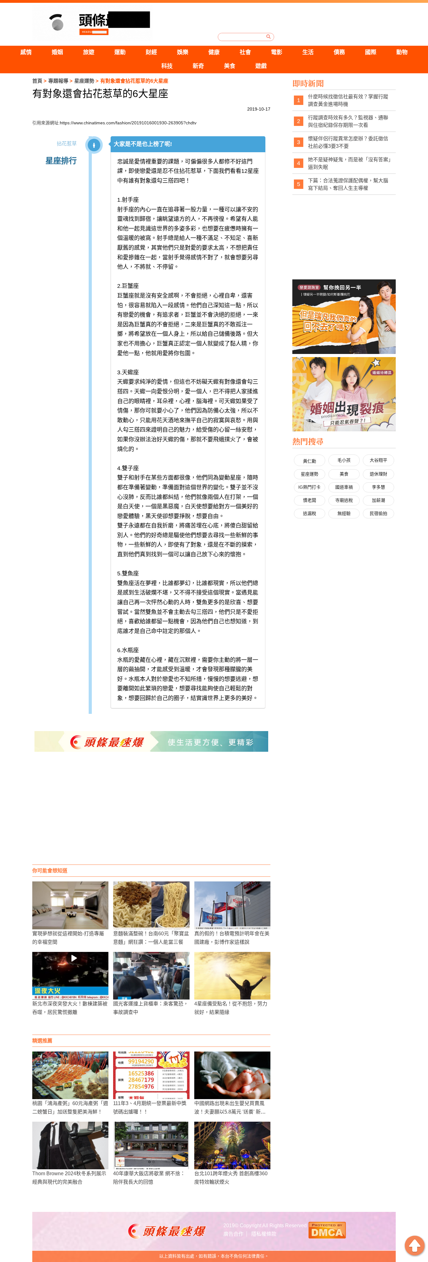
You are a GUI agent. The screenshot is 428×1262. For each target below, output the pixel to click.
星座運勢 (84, 81)
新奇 (198, 66)
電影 (276, 52)
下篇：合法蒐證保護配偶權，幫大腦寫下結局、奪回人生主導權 (348, 184)
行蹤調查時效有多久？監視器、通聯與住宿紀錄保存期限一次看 (348, 121)
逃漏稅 (309, 513)
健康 (214, 52)
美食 (229, 66)
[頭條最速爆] (92, 23)
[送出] (268, 36)
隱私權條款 (263, 1234)
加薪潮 (378, 500)
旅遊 (88, 52)
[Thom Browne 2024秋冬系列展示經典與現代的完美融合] (70, 1145)
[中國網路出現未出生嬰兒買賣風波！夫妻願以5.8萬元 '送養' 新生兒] (232, 1075)
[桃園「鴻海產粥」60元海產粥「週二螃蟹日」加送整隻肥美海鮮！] (70, 1075)
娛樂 (182, 52)
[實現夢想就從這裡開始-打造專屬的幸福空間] (70, 905)
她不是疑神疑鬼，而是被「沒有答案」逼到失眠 (349, 163)
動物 (402, 52)
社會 (245, 52)
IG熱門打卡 (309, 487)
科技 (167, 66)
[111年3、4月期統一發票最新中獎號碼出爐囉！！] (151, 1075)
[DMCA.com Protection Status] (327, 1229)
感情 (26, 52)
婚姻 (57, 52)
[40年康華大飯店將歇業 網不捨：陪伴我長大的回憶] (151, 1145)
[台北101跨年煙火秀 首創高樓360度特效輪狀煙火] (232, 1145)
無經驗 (344, 513)
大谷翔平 (378, 460)
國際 (370, 52)
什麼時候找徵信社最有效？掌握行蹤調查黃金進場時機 (348, 100)
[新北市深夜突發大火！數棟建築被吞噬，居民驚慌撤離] (70, 976)
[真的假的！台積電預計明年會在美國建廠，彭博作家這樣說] (232, 905)
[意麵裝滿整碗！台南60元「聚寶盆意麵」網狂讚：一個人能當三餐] (151, 905)
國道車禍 (344, 487)
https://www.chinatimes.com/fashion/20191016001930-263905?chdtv (128, 122)
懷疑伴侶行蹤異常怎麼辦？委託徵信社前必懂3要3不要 (348, 142)
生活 (308, 52)
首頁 (37, 81)
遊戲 (261, 66)
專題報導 (58, 81)
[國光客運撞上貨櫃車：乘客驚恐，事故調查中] (151, 976)
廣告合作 (233, 1234)
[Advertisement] (151, 814)
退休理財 (378, 473)
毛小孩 (344, 460)
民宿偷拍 (378, 513)
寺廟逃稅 (344, 500)
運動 (120, 52)
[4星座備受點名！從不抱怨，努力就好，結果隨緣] (232, 976)
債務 (339, 52)
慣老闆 (309, 500)
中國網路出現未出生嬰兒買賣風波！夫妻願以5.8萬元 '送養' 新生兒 (230, 1112)
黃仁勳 (309, 461)
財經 (151, 52)
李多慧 (378, 487)
